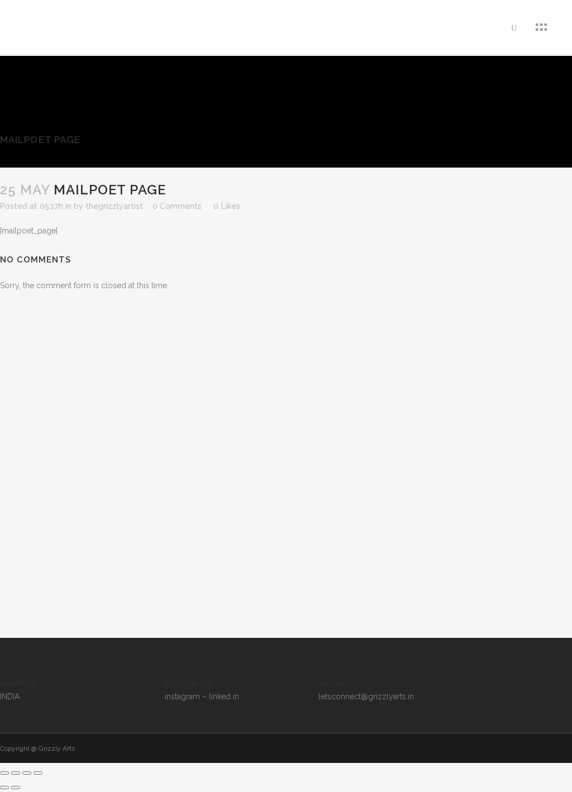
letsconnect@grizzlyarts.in (366, 696)
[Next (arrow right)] (15, 787)
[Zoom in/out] (4, 773)
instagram (182, 696)
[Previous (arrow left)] (4, 787)
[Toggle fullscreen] (15, 773)
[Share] (26, 773)
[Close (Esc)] (38, 773)
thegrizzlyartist (114, 206)
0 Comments (177, 206)
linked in (224, 696)
